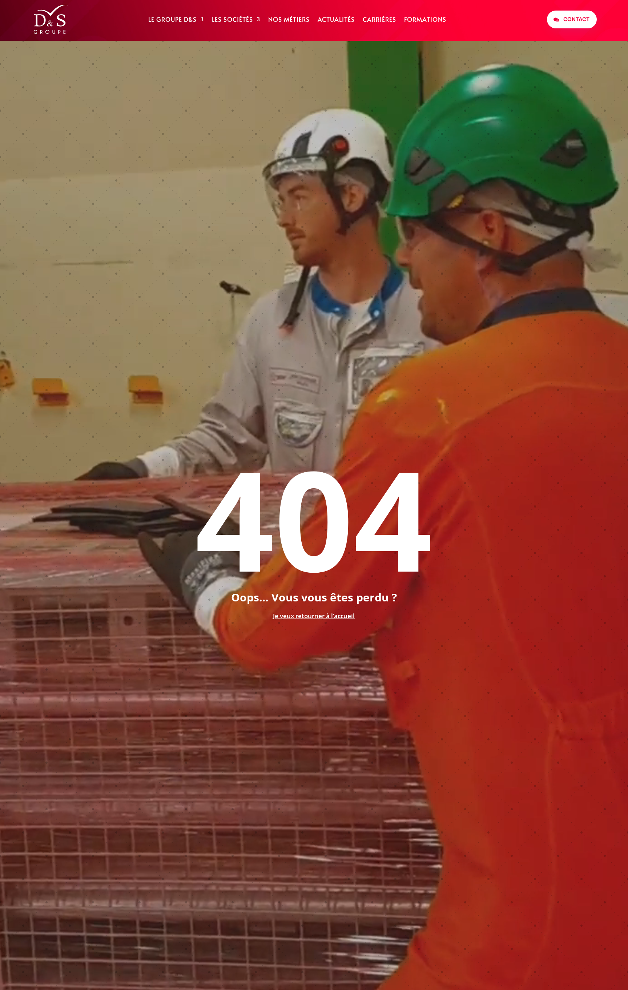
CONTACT (576, 19)
